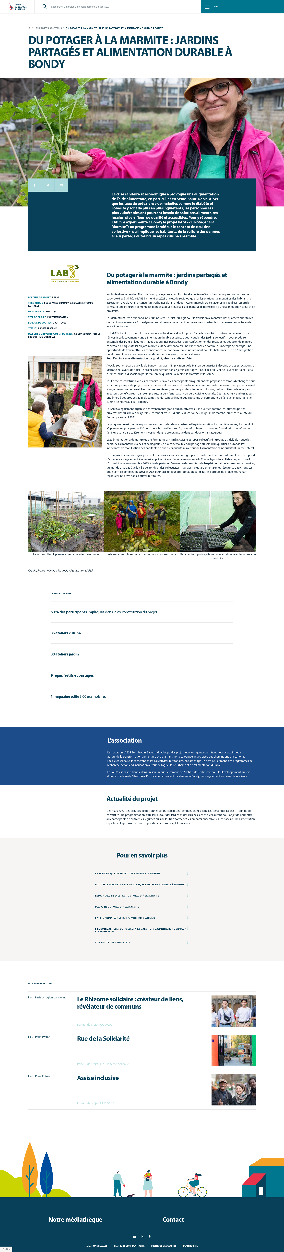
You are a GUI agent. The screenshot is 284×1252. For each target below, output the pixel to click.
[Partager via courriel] (61, 185)
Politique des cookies (164, 1246)
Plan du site (190, 1246)
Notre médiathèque (75, 1219)
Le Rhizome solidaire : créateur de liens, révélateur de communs (130, 1002)
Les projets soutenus (48, 28)
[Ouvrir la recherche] (45, 6)
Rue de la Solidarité (103, 1038)
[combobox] (122, 6)
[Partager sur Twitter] (48, 185)
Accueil (29, 28)
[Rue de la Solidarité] (234, 1050)
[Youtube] (134, 1236)
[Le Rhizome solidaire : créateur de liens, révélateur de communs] (234, 1011)
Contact (173, 1219)
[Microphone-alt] (149, 1236)
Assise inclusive (98, 1077)
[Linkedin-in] (142, 1236)
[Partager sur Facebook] (34, 185)
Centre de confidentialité (129, 1246)
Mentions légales (96, 1246)
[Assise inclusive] (234, 1089)
